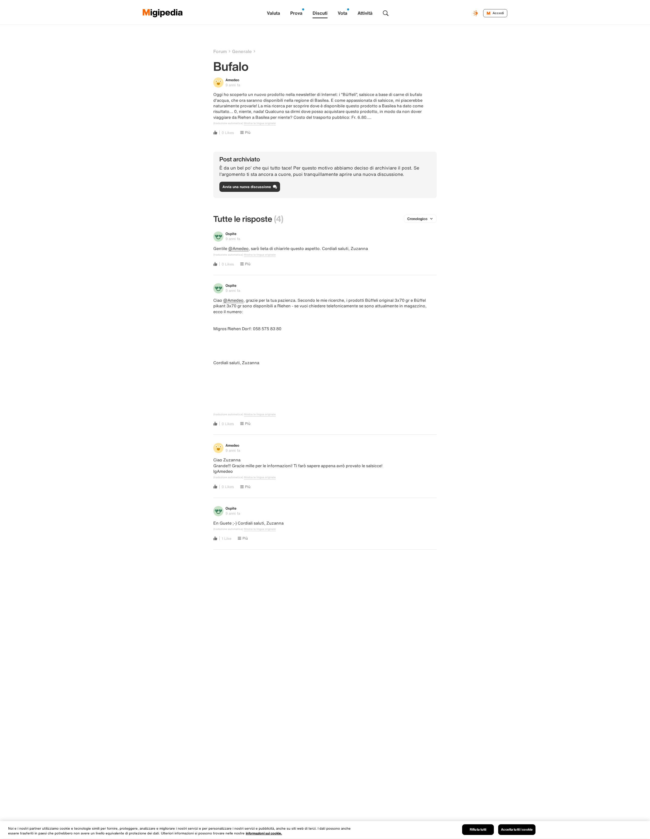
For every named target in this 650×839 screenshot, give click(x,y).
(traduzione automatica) (228, 123)
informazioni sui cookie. (264, 833)
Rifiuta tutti (478, 829)
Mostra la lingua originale (260, 123)
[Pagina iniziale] (163, 13)
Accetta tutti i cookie (517, 829)
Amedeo (232, 79)
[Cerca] (386, 13)
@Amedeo (238, 248)
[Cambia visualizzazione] (476, 13)
